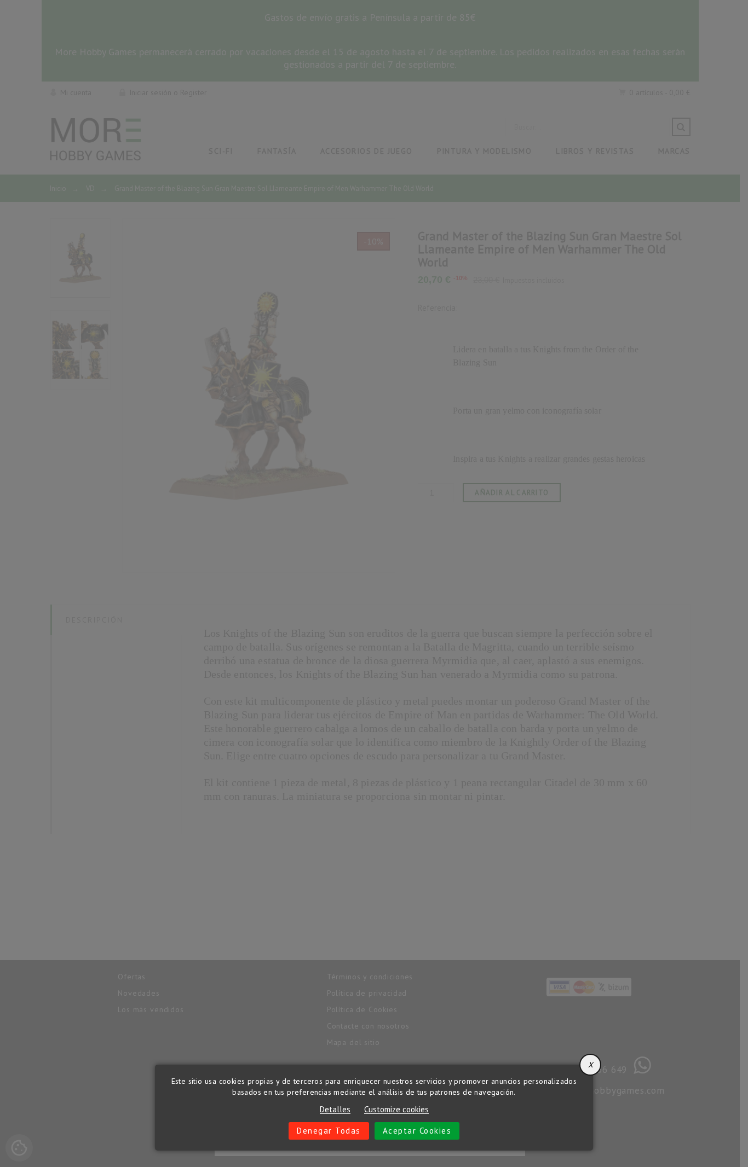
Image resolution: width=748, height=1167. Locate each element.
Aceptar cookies (417, 1130)
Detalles (335, 1110)
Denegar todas (329, 1130)
